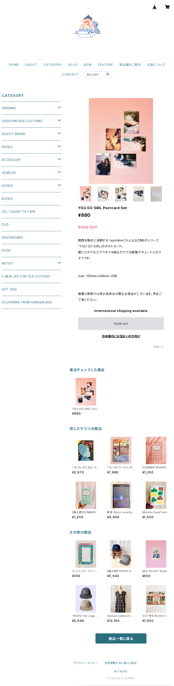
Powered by (116, 678)
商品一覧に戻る (121, 639)
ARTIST (7, 263)
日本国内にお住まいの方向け (121, 336)
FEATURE (105, 64)
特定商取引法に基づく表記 (121, 663)
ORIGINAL (9, 108)
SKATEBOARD (12, 237)
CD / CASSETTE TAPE (18, 211)
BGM (87, 64)
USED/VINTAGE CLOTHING (22, 121)
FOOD (6, 250)
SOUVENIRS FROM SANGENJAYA (27, 302)
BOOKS (7, 198)
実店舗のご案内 (130, 64)
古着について (156, 64)
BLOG (72, 64)
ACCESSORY (11, 160)
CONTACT (70, 74)
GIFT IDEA (9, 289)
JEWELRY (9, 173)
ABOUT (31, 64)
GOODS (7, 185)
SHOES (7, 147)
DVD (5, 224)
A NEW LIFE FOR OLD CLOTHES (26, 276)
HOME (14, 64)
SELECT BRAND (14, 134)
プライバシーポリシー (85, 663)
